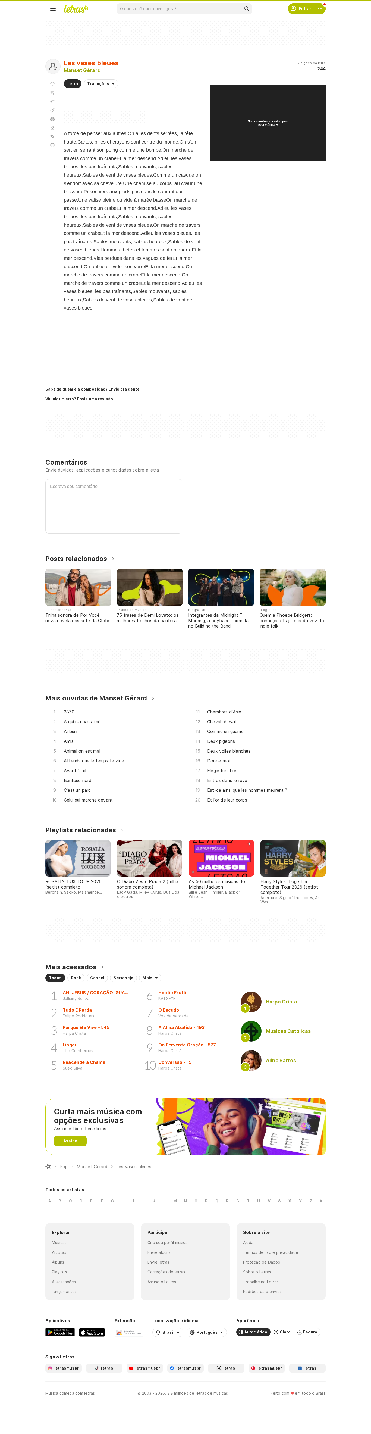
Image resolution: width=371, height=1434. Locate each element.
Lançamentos (64, 1291)
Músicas (59, 1242)
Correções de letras (166, 1272)
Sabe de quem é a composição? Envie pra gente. (93, 389)
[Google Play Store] (60, 1332)
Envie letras (158, 1262)
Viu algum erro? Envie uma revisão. (79, 399)
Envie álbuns (159, 1252)
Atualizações (64, 1281)
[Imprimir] (52, 119)
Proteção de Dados (261, 1262)
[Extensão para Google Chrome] (129, 1332)
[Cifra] (52, 110)
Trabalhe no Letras (261, 1281)
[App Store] (92, 1332)
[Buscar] (246, 8)
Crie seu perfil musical (167, 1242)
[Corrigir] (52, 128)
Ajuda (248, 1242)
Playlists (59, 1272)
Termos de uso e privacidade (270, 1252)
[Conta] (320, 8)
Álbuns (58, 1262)
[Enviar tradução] (52, 136)
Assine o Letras (161, 1281)
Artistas (59, 1252)
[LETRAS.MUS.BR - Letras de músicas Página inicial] (76, 8)
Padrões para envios (262, 1291)
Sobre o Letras (257, 1272)
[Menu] (53, 8)
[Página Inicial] (48, 1166)
